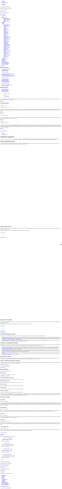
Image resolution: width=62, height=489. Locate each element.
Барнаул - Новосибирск (7, 19)
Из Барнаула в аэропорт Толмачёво (7, 348)
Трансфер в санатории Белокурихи (7, 353)
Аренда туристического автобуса (6, 28)
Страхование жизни (5, 2)
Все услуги (2, 459)
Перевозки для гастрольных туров (7, 84)
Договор (5, 382)
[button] (1, 181)
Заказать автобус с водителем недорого (7, 41)
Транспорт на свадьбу (5, 79)
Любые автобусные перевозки (6, 69)
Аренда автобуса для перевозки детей (7, 25)
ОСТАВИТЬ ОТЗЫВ (3, 432)
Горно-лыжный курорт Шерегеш (6, 346)
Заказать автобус (2, 65)
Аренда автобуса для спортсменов (7, 38)
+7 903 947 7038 (3, 15)
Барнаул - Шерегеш (6, 18)
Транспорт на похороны (5, 85)
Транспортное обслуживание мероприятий (6, 32)
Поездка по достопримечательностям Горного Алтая (9, 352)
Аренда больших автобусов (6, 57)
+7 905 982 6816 (26, 362)
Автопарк (3, 1)
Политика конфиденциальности (5, 464)
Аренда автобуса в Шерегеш (6, 49)
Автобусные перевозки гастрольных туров (7, 45)
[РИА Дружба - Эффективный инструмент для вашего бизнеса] (7, 486)
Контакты (3, 4)
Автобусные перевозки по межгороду (7, 48)
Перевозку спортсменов (5, 81)
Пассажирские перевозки (6, 35)
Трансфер (3, 476)
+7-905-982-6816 (6, 96)
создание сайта (2, 486)
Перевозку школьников (5, 80)
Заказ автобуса (4, 481)
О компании (4, 480)
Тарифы (3, 477)
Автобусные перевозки (7, 36)
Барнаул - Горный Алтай (5, 90)
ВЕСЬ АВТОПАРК (3, 332)
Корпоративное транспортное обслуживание (6, 43)
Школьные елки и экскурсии (6, 337)
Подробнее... (8, 446)
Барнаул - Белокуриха (7, 21)
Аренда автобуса (4, 475)
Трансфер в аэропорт (5, 70)
